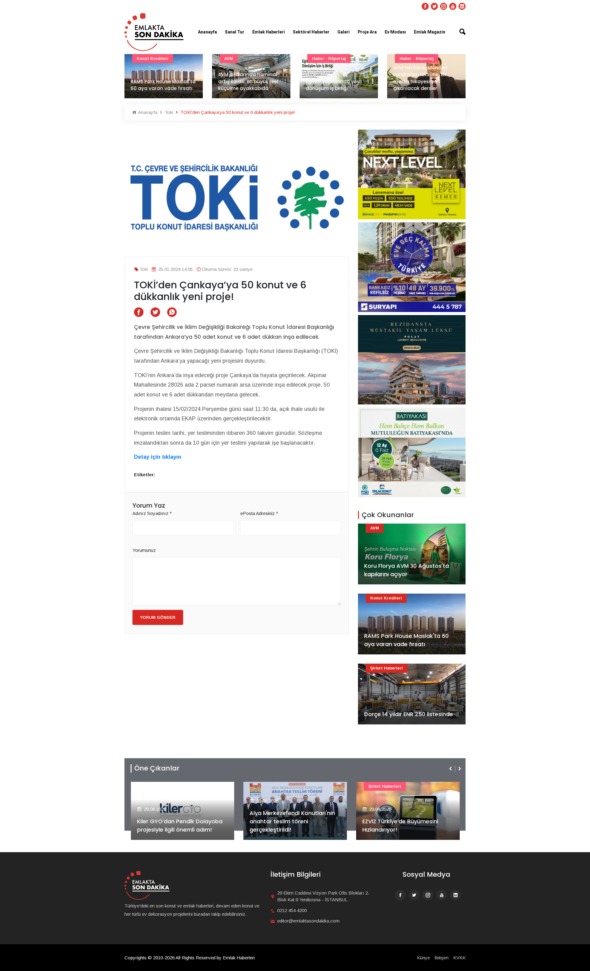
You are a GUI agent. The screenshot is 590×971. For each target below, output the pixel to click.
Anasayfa (207, 32)
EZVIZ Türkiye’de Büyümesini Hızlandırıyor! (400, 825)
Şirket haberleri (386, 668)
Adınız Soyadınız (152, 513)
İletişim (442, 957)
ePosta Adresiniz (259, 513)
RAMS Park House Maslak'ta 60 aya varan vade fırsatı (163, 85)
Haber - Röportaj (329, 58)
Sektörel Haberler (311, 32)
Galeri (343, 32)
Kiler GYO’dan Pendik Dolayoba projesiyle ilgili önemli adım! (179, 825)
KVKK (459, 957)
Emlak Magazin (429, 32)
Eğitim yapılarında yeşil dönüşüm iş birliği (334, 85)
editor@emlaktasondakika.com (308, 920)
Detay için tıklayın (157, 457)
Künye (423, 957)
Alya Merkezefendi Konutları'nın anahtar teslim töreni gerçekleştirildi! (292, 821)
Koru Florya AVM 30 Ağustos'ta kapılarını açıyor (406, 570)
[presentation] (451, 769)
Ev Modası (395, 32)
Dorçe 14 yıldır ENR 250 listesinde (408, 714)
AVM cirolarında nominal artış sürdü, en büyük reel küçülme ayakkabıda (248, 81)
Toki (168, 112)
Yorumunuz (144, 550)
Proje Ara (367, 32)
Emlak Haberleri (268, 32)
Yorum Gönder (157, 617)
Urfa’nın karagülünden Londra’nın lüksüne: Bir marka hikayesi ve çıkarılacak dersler (420, 78)
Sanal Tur (234, 32)
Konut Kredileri (152, 58)
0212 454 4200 (292, 910)
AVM (228, 58)
